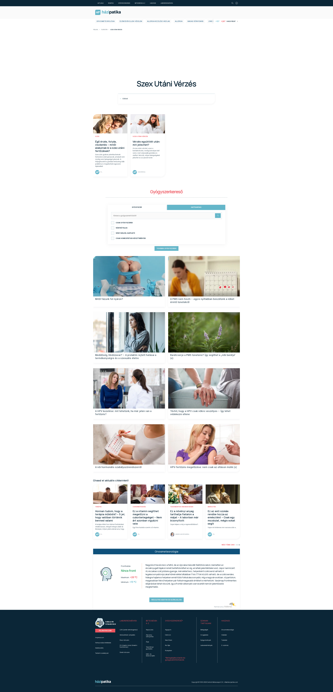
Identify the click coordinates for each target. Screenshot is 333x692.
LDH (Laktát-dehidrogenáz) (129, 630)
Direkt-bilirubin (125, 652)
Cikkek (125, 99)
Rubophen (168, 650)
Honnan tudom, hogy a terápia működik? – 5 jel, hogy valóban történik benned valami (110, 516)
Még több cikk (228, 545)
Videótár (224, 635)
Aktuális (100, 3)
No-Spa (167, 645)
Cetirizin (168, 635)
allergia (178, 21)
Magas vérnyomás (195, 21)
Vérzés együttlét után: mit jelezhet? (146, 143)
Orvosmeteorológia (106, 21)
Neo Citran (168, 640)
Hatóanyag (196, 207)
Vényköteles (121, 228)
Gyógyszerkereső (124, 3)
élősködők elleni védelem (131, 21)
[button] (129, 622)
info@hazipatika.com (231, 682)
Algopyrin (168, 630)
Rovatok (111, 3)
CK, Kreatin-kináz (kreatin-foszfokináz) (129, 646)
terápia (98, 507)
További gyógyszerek (166, 248)
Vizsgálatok (204, 635)
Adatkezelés (99, 648)
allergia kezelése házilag (158, 21)
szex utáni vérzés (140, 136)
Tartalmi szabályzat (101, 653)
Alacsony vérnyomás (149, 636)
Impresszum (99, 637)
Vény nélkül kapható (125, 233)
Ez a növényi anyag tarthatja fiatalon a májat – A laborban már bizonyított (184, 516)
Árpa (147, 642)
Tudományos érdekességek (181, 507)
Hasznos (153, 3)
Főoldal (95, 29)
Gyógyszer (137, 207)
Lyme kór (212, 21)
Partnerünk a (219, 607)
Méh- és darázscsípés (150, 655)
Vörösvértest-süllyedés (127, 635)
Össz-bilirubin (124, 640)
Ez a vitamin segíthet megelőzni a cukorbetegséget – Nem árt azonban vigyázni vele (147, 517)
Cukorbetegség (139, 507)
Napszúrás (149, 630)
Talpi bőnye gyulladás (149, 648)
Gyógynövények (205, 640)
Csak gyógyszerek (124, 223)
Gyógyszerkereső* (174, 620)
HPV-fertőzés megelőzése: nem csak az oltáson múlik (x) (203, 467)
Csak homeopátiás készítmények (131, 238)
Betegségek (204, 630)
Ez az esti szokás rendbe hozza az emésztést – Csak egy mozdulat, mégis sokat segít (221, 517)
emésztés (212, 507)
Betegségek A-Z (140, 3)
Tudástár (104, 29)
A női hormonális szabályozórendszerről (118, 467)
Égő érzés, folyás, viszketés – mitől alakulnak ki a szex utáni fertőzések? (110, 146)
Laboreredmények (167, 3)
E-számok (224, 645)
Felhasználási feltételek (103, 643)
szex (97, 136)
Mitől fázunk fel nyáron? (109, 299)
